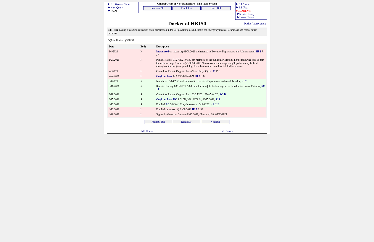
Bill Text (243, 7)
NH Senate (227, 131)
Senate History (247, 14)
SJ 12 (216, 104)
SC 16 (223, 94)
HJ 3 (198, 76)
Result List (186, 8)
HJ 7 (195, 109)
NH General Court (120, 4)
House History (247, 17)
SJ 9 (218, 99)
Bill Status (244, 4)
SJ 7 (244, 81)
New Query (117, 7)
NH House (147, 131)
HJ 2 (259, 51)
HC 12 (212, 71)
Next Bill (216, 8)
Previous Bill (157, 8)
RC (175, 99)
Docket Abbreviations (255, 23)
